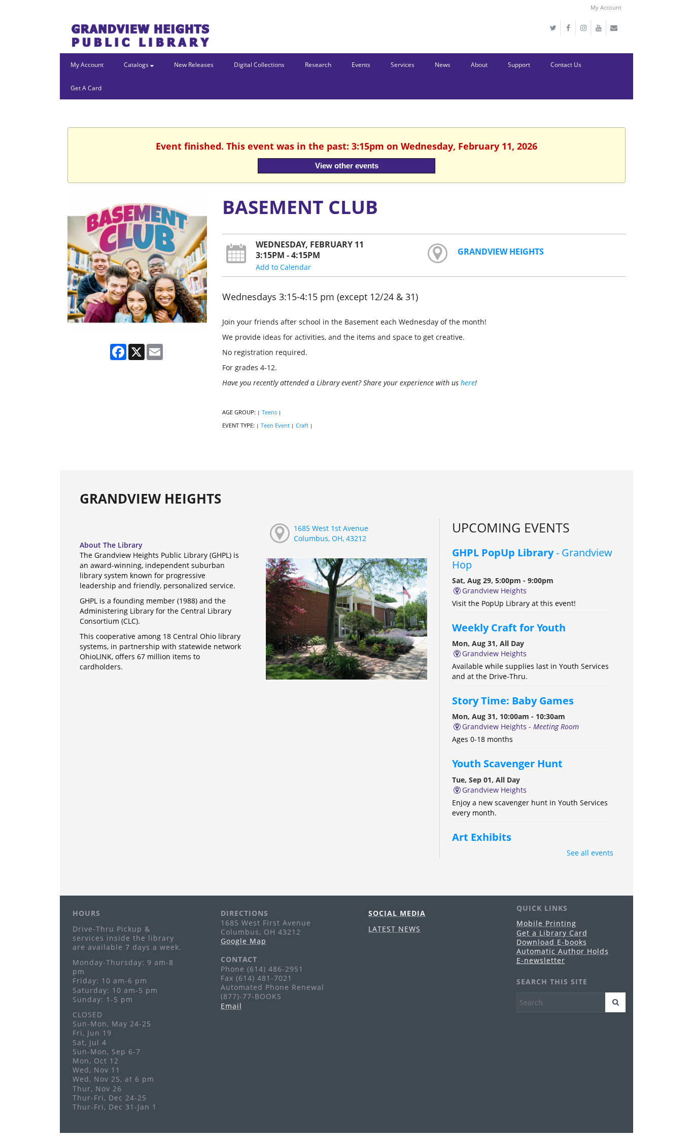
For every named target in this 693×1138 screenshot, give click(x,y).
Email (231, 1006)
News (443, 64)
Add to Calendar (283, 267)
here (468, 382)
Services (402, 64)
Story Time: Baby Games (513, 700)
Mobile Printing (546, 923)
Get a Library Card (551, 933)
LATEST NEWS (394, 929)
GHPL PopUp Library (532, 558)
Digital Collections (259, 64)
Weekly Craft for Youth (509, 627)
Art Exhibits (481, 837)
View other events (346, 165)
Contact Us (565, 64)
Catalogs (137, 64)
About (479, 64)
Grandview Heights (501, 251)
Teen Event (275, 425)
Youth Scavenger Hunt (508, 763)
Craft (302, 425)
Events (361, 64)
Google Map (243, 941)
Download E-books (551, 942)
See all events (590, 853)
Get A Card (86, 88)
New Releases (194, 64)
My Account (606, 7)
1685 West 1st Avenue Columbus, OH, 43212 (331, 533)
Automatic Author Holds (562, 951)
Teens (269, 412)
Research (318, 64)
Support (519, 64)
